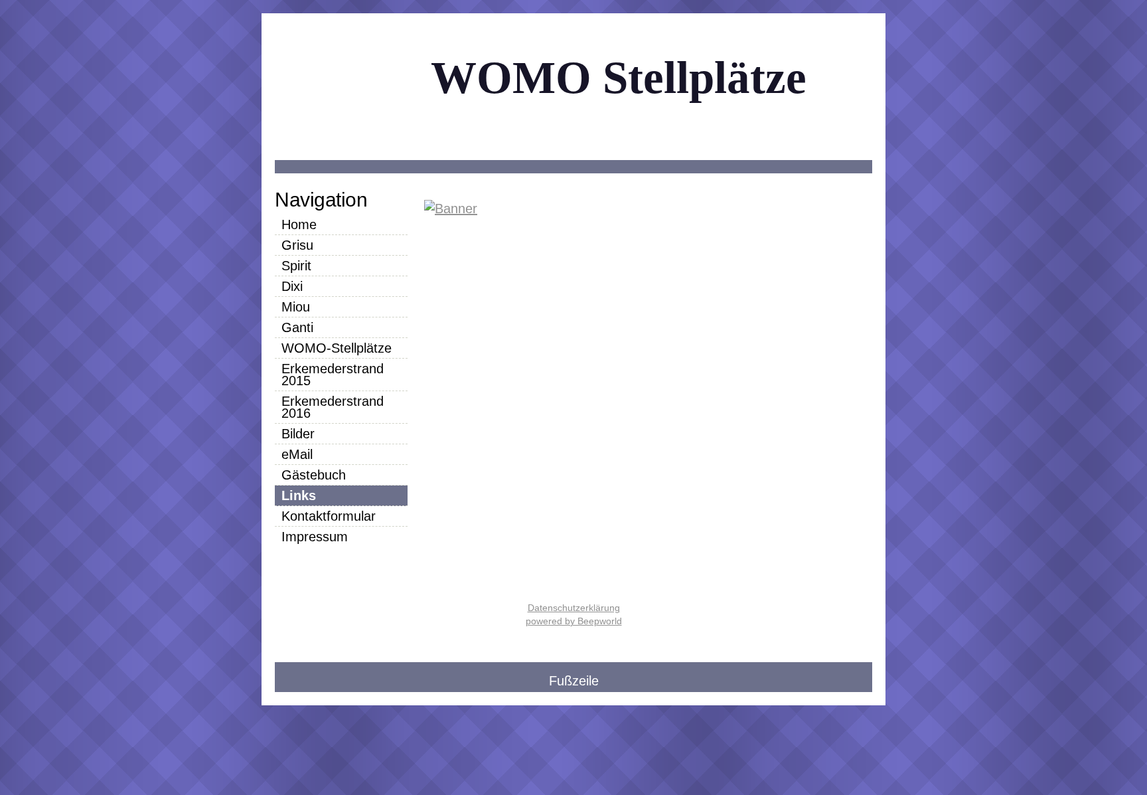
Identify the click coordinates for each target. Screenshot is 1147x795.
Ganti (297, 327)
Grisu (297, 245)
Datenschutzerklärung (574, 607)
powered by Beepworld (574, 621)
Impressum (314, 536)
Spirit (296, 265)
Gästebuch (313, 475)
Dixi (292, 286)
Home (299, 224)
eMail (297, 454)
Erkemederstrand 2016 (332, 407)
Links (298, 495)
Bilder (298, 433)
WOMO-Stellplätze (336, 348)
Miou (295, 307)
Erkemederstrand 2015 (332, 374)
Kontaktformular (328, 516)
